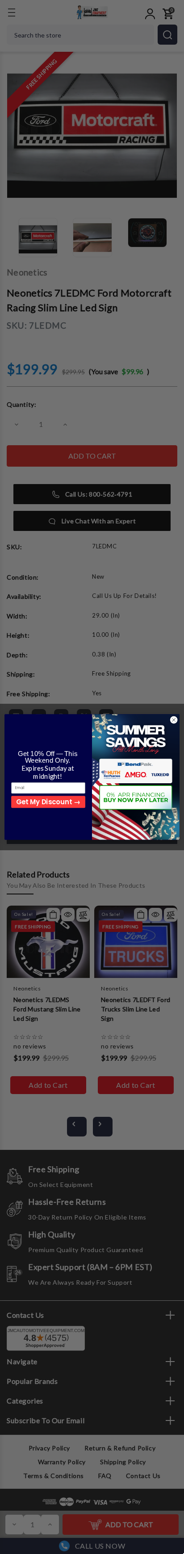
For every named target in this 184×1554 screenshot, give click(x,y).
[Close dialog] (174, 720)
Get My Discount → (48, 802)
